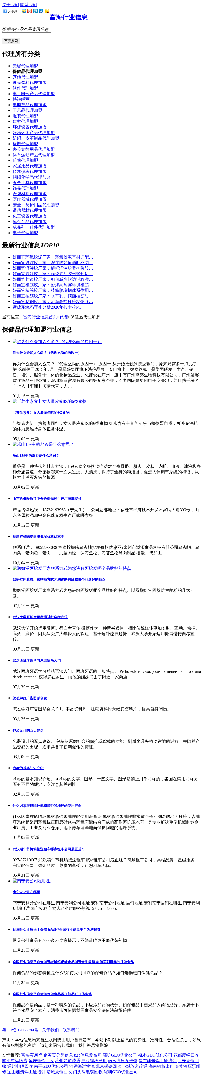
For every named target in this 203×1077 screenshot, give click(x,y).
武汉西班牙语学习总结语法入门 (37, 660)
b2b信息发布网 (88, 1055)
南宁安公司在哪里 (26, 892)
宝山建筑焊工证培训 (26, 1072)
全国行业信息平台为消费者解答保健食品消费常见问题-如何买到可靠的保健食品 (73, 962)
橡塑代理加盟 (25, 143)
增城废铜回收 (59, 1072)
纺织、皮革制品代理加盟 (36, 138)
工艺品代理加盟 (27, 110)
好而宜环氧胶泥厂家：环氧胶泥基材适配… (53, 257)
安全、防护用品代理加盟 (36, 205)
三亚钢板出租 (94, 1060)
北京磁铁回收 (108, 1066)
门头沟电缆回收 (88, 1072)
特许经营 (21, 99)
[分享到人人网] (41, 11)
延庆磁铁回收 (41, 1060)
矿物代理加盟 (25, 160)
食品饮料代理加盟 (30, 82)
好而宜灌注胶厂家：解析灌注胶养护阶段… (53, 268)
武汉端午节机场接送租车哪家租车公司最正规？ (49, 849)
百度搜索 (11, 41)
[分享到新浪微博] (29, 11)
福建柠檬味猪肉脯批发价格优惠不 (38, 536)
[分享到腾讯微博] (35, 11)
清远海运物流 (82, 1066)
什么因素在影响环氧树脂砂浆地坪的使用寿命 (47, 806)
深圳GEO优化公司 (121, 1072)
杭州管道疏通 (67, 1060)
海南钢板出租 (161, 1066)
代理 (63, 317)
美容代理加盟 (25, 66)
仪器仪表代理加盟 (30, 171)
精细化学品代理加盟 (32, 177)
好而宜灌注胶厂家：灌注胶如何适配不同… (53, 262)
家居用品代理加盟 (30, 166)
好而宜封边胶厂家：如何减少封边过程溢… (53, 279)
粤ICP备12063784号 (20, 1030)
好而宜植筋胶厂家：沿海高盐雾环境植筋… (53, 285)
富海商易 (29, 1055)
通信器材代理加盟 (30, 210)
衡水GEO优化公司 (155, 1055)
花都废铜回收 (186, 1055)
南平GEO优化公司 (51, 1066)
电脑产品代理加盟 (30, 105)
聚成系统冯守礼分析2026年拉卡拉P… (48, 307)
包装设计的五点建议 (28, 730)
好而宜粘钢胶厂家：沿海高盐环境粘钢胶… (53, 301)
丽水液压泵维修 (122, 1060)
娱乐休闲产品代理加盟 (34, 132)
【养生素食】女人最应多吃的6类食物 (41, 413)
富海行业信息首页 (40, 317)
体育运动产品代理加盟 (34, 155)
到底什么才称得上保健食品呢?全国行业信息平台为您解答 (56, 930)
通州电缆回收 (20, 1066)
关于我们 (10, 4)
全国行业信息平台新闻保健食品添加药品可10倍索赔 (52, 994)
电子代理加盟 (25, 232)
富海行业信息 (69, 17)
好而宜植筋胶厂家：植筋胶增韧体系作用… (53, 290)
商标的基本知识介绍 (28, 768)
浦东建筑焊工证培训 (158, 1060)
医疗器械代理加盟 (30, 199)
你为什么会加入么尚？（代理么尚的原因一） (47, 353)
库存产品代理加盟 (30, 221)
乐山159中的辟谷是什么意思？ (36, 455)
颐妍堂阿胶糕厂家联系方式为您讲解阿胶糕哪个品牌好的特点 (59, 579)
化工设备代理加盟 (30, 216)
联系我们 (28, 4)
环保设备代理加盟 (30, 127)
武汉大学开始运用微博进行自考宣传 (40, 617)
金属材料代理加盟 (30, 194)
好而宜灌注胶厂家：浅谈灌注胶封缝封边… (53, 274)
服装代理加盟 (25, 116)
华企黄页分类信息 (56, 1055)
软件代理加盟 (25, 88)
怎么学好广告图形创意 (30, 698)
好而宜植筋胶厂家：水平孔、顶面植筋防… (53, 296)
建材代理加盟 (25, 121)
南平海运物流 (14, 1060)
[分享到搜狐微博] (47, 11)
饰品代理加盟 (25, 188)
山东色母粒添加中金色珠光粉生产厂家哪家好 (47, 499)
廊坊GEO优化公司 (120, 1055)
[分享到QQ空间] (23, 11)
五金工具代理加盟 (30, 182)
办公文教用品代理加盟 (34, 149)
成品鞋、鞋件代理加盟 (34, 227)
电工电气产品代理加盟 (34, 93)
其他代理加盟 (25, 77)
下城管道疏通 (134, 1066)
